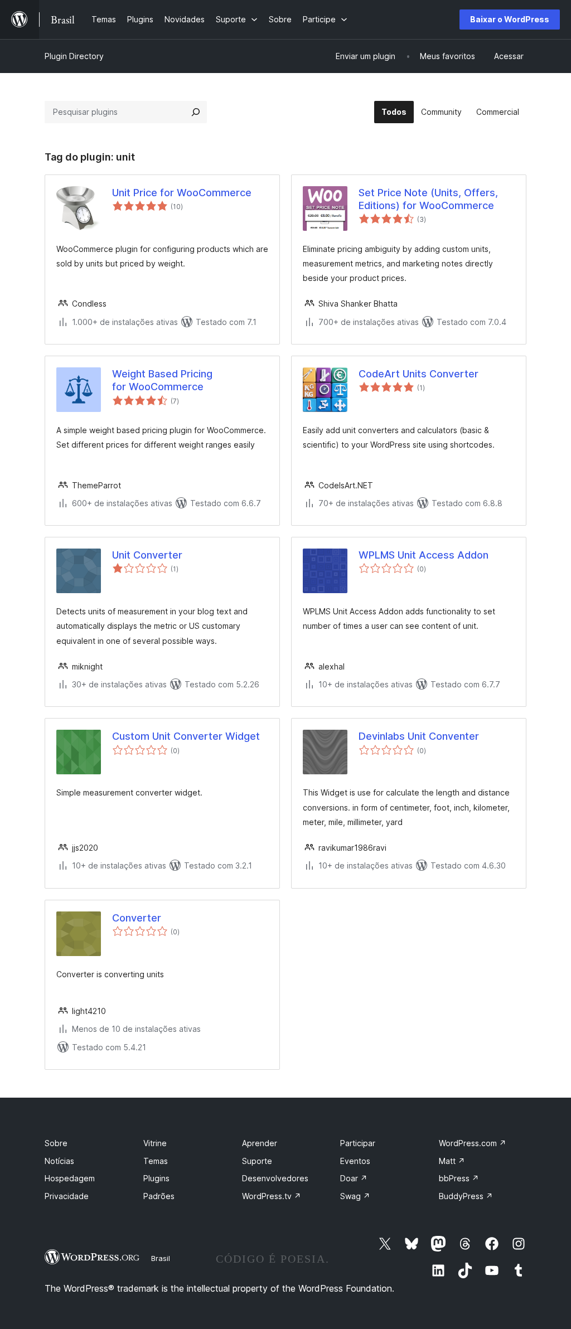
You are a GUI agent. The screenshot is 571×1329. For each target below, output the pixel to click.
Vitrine (155, 1143)
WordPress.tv (271, 1196)
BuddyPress (466, 1196)
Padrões (159, 1196)
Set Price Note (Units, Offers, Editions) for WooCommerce (428, 199)
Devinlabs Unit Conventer (419, 736)
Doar (353, 1178)
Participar (357, 1143)
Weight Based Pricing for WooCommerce (162, 380)
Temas (155, 1161)
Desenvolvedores (275, 1178)
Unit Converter (147, 555)
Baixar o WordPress (509, 19)
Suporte (257, 1161)
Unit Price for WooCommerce (181, 192)
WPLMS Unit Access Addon (423, 555)
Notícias (59, 1161)
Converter (136, 918)
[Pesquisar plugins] (196, 112)
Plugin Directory (74, 56)
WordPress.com (472, 1143)
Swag (355, 1196)
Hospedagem (70, 1178)
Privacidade (67, 1196)
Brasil (160, 1258)
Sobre (56, 1143)
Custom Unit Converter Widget (186, 736)
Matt (452, 1161)
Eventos (355, 1161)
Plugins (156, 1178)
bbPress (459, 1178)
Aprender (259, 1143)
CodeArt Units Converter (418, 374)
